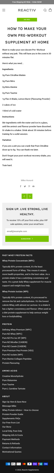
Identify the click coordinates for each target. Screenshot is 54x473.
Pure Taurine (8, 384)
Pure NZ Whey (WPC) (12, 334)
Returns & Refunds (11, 443)
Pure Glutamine (9, 380)
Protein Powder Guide (12, 414)
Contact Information (11, 447)
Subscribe (26, 239)
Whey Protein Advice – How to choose (20, 410)
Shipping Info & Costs (12, 435)
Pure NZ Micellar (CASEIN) (14, 342)
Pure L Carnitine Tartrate (13, 388)
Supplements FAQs (11, 418)
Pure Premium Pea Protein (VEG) (18, 350)
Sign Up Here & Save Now (14, 402)
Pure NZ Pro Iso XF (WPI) (14, 338)
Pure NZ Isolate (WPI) (12, 354)
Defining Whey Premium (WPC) (17, 329)
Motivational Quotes (11, 452)
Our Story (6, 427)
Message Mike (9, 406)
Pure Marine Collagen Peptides (17, 359)
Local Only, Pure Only (12, 431)
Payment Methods (11, 439)
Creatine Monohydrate (12, 376)
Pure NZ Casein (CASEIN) (14, 346)
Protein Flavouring (10, 363)
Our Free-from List (11, 422)
